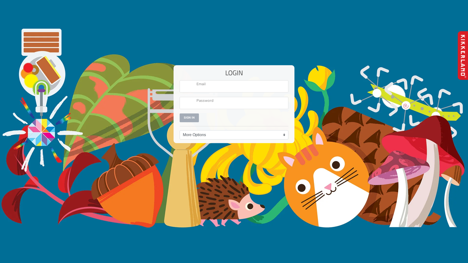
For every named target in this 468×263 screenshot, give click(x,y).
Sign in (189, 117)
